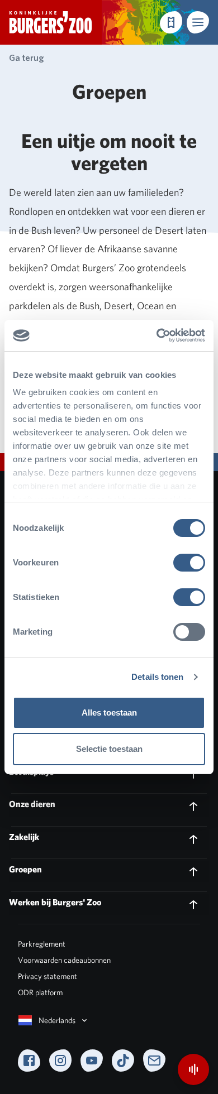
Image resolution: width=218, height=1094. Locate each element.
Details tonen (157, 677)
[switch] (189, 563)
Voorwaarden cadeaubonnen (64, 960)
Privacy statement (47, 976)
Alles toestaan (109, 712)
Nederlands (57, 1020)
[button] (198, 22)
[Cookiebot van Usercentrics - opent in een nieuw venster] (156, 335)
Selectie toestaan (109, 749)
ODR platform (40, 992)
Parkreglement (41, 944)
